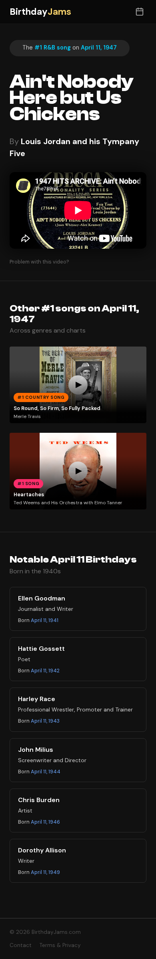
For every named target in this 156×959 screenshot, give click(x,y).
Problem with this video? (39, 261)
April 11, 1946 (45, 821)
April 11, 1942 (45, 670)
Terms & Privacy (60, 945)
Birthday (40, 12)
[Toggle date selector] (139, 12)
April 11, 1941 (44, 620)
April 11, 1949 (45, 872)
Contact (21, 945)
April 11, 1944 (45, 771)
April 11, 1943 (45, 720)
